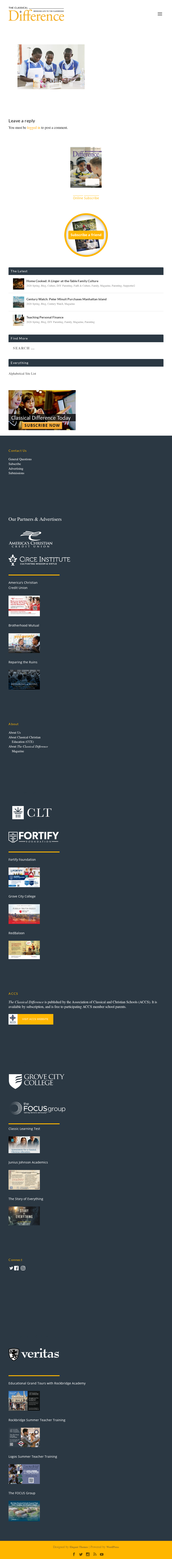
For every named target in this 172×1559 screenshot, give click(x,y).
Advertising (16, 468)
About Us (15, 732)
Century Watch (55, 303)
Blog (43, 285)
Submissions (16, 473)
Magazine (105, 285)
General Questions (20, 459)
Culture (51, 285)
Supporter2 (129, 285)
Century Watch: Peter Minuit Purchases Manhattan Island (66, 299)
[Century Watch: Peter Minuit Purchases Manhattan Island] (18, 302)
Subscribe (15, 464)
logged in (33, 127)
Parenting (117, 285)
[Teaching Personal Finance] (18, 320)
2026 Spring (33, 285)
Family (95, 285)
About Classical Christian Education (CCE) (25, 739)
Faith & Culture (82, 285)
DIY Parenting (64, 285)
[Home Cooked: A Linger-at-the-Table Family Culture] (18, 284)
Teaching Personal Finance (44, 317)
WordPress (112, 1547)
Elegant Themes (79, 1547)
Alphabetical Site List (22, 373)
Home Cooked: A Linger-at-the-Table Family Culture (62, 281)
